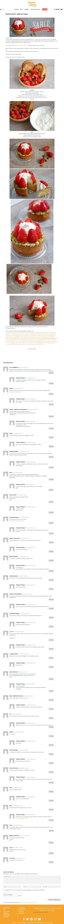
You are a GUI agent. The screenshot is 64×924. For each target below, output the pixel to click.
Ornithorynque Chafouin (34, 334)
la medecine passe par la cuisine (23, 344)
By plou (45, 337)
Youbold (48, 341)
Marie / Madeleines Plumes (16, 696)
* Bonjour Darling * (20, 378)
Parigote (13, 342)
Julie (10, 805)
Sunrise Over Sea (43, 334)
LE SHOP (6, 916)
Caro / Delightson (13, 367)
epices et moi (30, 335)
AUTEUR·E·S (22, 909)
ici (33, 39)
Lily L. (10, 825)
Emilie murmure (43, 341)
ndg (10, 787)
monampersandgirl (14, 613)
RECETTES (6, 908)
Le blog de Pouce (13, 654)
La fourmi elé (32, 342)
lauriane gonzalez (13, 517)
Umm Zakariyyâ (13, 750)
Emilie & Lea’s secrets (21, 335)
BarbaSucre (28, 339)
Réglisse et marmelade (10, 338)
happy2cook (33, 344)
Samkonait (30, 341)
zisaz (10, 433)
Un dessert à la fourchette (46, 335)
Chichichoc (8, 335)
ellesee (11, 388)
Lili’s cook (18, 338)
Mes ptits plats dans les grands (48, 332)
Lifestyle (26, 9)
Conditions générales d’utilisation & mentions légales (41, 922)
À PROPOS (21, 908)
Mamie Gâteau (24, 337)
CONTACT (21, 913)
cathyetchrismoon (41, 344)
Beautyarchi (38, 332)
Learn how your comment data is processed (28, 902)
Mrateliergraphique (47, 338)
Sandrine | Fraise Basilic (15, 594)
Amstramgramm (31, 332)
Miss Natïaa (23, 338)
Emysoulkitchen (41, 339)
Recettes (17, 9)
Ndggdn (18, 337)
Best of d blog (36, 341)
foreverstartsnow (19, 342)
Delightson (8, 334)
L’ (28, 334)
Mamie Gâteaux (13, 556)
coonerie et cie (54, 341)
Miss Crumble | (35, 339)
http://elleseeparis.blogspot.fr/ (15, 392)
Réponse (51, 373)
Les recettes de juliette (49, 339)
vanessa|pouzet (13, 576)
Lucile (10, 847)
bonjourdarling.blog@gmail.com (22, 818)
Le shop (45, 9)
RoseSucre (8, 342)
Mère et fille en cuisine (22, 334)
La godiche (24, 341)
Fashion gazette (51, 337)
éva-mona (11, 858)
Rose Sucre (26, 342)
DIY (21, 9)
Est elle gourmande (23, 332)
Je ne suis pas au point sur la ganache (35, 337)
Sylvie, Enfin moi (13, 672)
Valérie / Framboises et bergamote (18, 409)
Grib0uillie (38, 342)
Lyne (10, 472)
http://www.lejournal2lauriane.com (16, 521)
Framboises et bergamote (46, 342)
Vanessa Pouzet (13, 344)
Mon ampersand (9, 332)
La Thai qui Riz (30, 338)
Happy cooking (13, 337)
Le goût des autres (51, 334)
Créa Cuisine (16, 332)
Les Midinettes (14, 334)
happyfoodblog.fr (13, 451)
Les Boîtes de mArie (38, 338)
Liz (10, 714)
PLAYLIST (21, 911)
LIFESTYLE (6, 911)
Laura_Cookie (12, 495)
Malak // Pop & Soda (14, 538)
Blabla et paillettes (14, 835)
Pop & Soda (14, 335)
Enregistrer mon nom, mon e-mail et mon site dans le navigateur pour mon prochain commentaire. (25, 890)
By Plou (11, 732)
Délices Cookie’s (37, 335)
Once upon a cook (18, 341)
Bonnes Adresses (35, 9)
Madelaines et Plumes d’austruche (21, 45)
